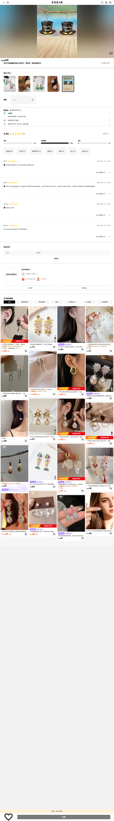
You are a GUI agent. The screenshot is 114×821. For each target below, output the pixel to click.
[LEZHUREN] (11, 275)
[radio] (10, 84)
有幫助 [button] (101, 172)
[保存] (9, 817)
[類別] (8, 2)
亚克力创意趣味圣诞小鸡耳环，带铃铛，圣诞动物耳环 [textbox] (22, 63)
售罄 (64, 817)
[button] (4, 2)
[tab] (9, 302)
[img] (14, 341)
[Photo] (22, 273)
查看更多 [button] (105, 134)
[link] (102, 2)
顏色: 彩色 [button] (7, 73)
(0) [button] (104, 172)
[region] (57, 137)
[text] (57, 165)
